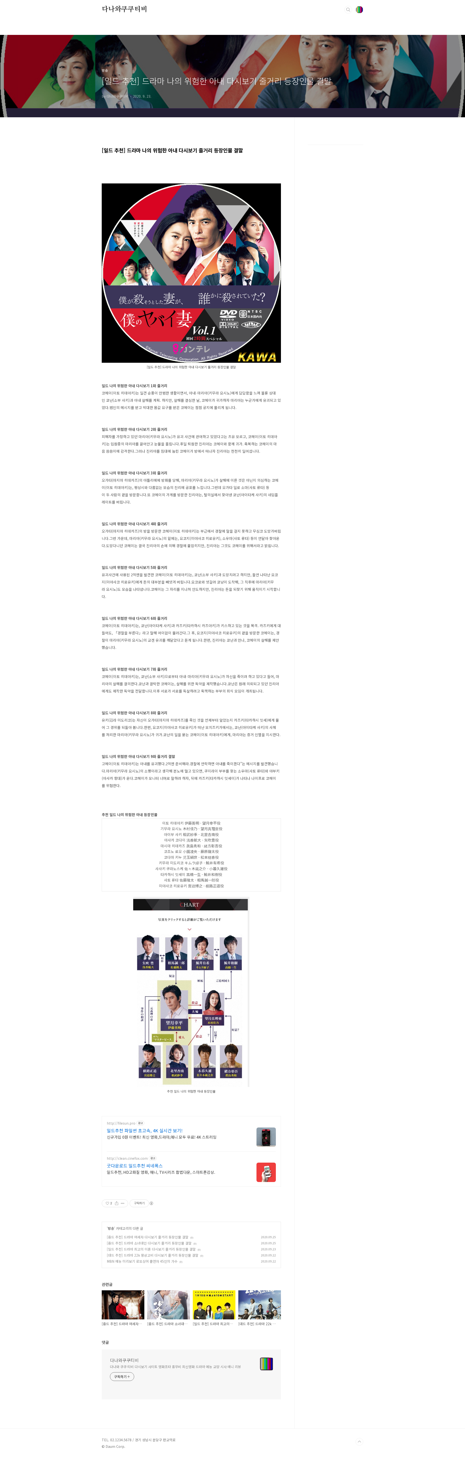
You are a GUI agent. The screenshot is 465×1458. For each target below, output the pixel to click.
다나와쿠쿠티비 (124, 9)
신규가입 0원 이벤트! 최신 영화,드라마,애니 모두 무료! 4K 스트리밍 (162, 1137)
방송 (111, 1228)
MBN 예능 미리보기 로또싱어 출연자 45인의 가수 (142, 1261)
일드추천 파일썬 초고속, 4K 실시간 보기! (145, 1130)
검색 (348, 9)
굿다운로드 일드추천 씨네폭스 (135, 1165)
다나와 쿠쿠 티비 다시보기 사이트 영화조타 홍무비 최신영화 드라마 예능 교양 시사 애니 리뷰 (175, 1366)
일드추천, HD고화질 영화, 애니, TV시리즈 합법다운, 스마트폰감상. (161, 1172)
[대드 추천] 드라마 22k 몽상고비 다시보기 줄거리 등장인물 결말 (152, 1255)
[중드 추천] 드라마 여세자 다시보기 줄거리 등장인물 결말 (147, 1237)
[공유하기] (117, 1203)
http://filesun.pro (121, 1123)
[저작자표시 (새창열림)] (151, 1203)
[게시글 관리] (123, 1203)
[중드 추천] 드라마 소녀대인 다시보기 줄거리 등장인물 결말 (149, 1243)
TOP (359, 1442)
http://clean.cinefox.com (127, 1158)
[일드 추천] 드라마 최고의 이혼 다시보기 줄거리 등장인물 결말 (151, 1249)
